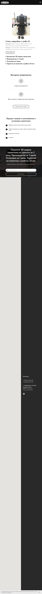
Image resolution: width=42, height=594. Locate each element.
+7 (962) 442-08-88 (28, 383)
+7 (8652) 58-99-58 (28, 384)
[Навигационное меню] (40, 2)
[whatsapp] (24, 396)
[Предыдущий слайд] (7, 24)
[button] (10, 52)
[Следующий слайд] (34, 24)
